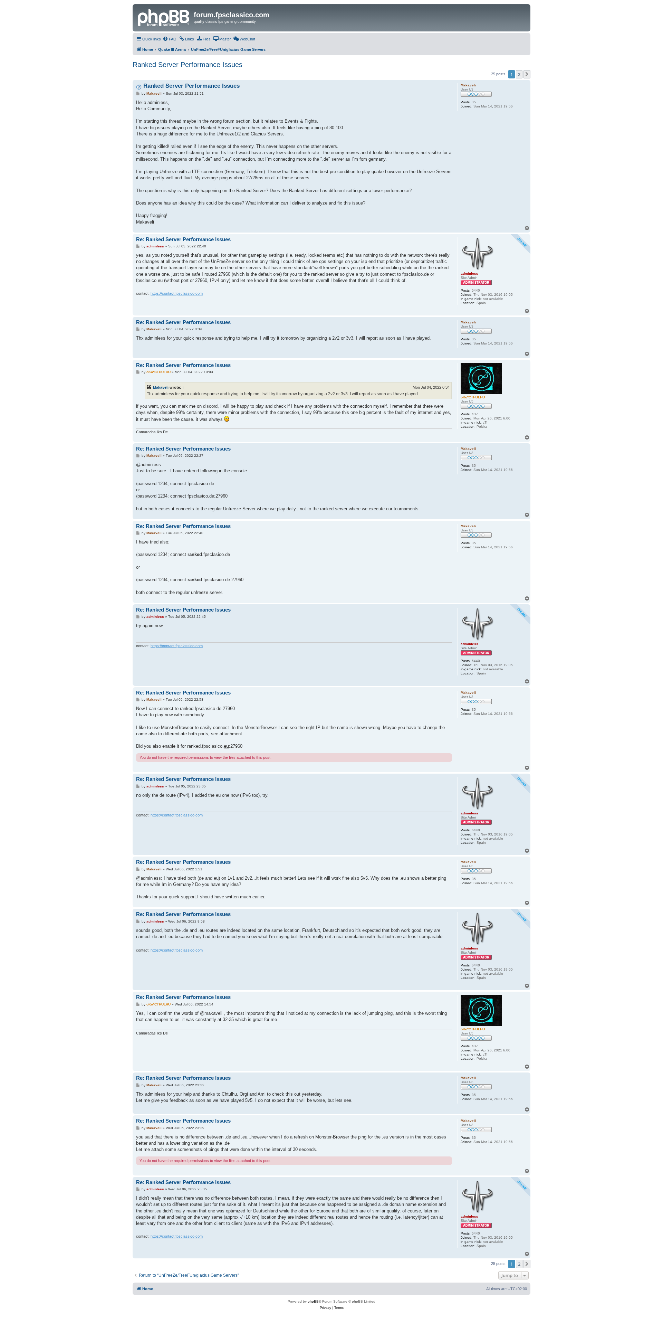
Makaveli (161, 387)
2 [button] (519, 74)
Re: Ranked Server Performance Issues (183, 239)
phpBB (313, 1301)
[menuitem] (169, 39)
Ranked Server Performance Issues (187, 64)
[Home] (164, 17)
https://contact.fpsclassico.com (177, 293)
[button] (526, 74)
